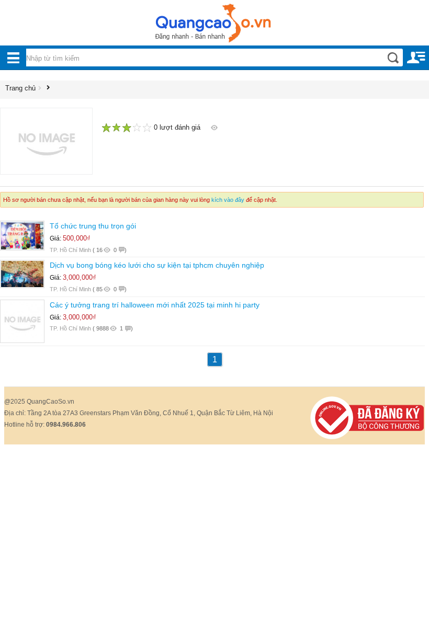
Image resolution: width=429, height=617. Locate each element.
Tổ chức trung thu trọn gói (93, 226)
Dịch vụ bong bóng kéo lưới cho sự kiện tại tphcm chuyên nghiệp (157, 265)
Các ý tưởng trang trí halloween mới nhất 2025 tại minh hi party (154, 305)
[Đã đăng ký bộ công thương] (367, 417)
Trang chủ (20, 88)
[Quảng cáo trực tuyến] (214, 26)
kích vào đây (227, 200)
